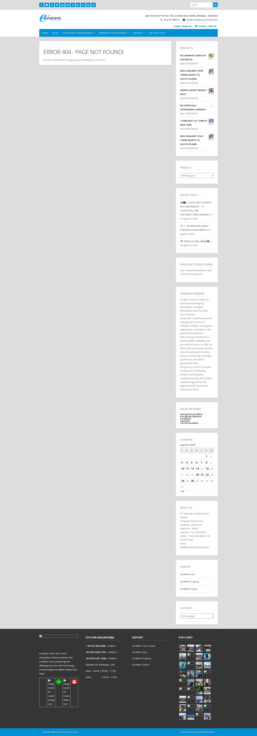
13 (197, 468)
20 (197, 474)
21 (202, 474)
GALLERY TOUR (156, 32)
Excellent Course (188, 588)
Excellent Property (189, 581)
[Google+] (78, 5)
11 (187, 468)
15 (207, 468)
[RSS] (52, 5)
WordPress (210, 732)
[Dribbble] (83, 5)
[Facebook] (41, 5)
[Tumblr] (72, 5)
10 (182, 468)
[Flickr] (46, 5)
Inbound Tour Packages (113, 32)
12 (192, 468)
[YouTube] (62, 5)
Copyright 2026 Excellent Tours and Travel (60, 732)
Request (138, 32)
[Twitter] (57, 5)
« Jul (182, 491)
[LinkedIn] (88, 5)
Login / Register (183, 26)
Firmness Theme (187, 732)
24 (182, 481)
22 (207, 474)
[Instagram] (93, 5)
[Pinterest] (67, 5)
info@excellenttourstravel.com (202, 19)
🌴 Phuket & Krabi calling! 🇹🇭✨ (196, 241)
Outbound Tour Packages (78, 32)
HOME (45, 32)
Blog (55, 32)
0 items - (207, 26)
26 (192, 481)
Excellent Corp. (187, 574)
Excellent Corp (139, 652)
